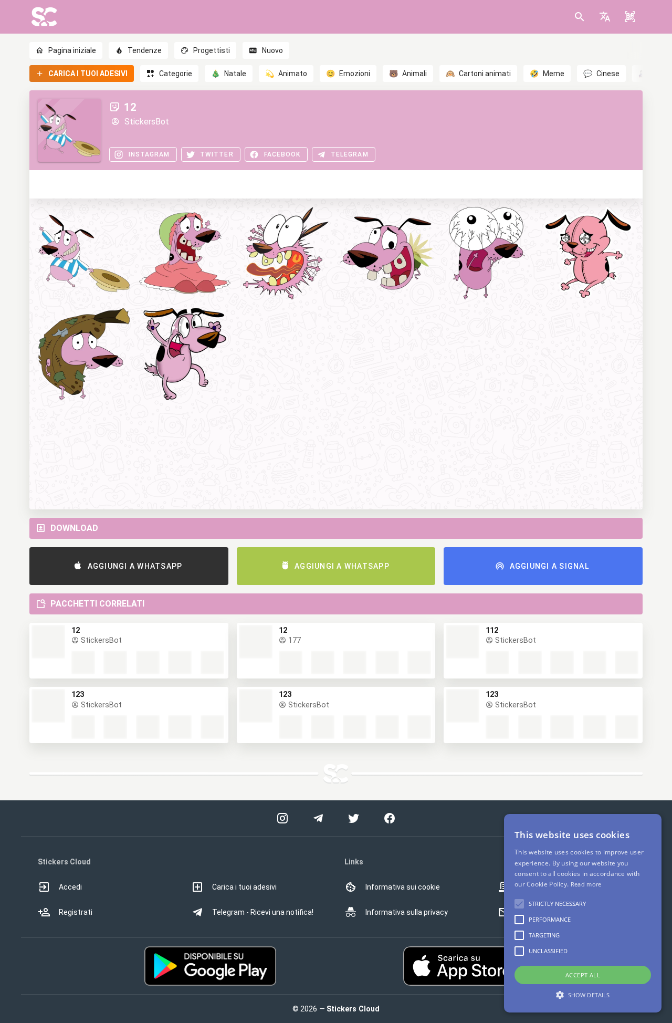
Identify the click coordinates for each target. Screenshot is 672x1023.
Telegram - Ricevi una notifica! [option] (262, 912)
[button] (604, 16)
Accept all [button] (582, 975)
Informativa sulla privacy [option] (406, 912)
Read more (586, 884)
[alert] (583, 913)
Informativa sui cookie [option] (402, 887)
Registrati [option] (75, 912)
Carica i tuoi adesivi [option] (244, 887)
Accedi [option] (70, 887)
